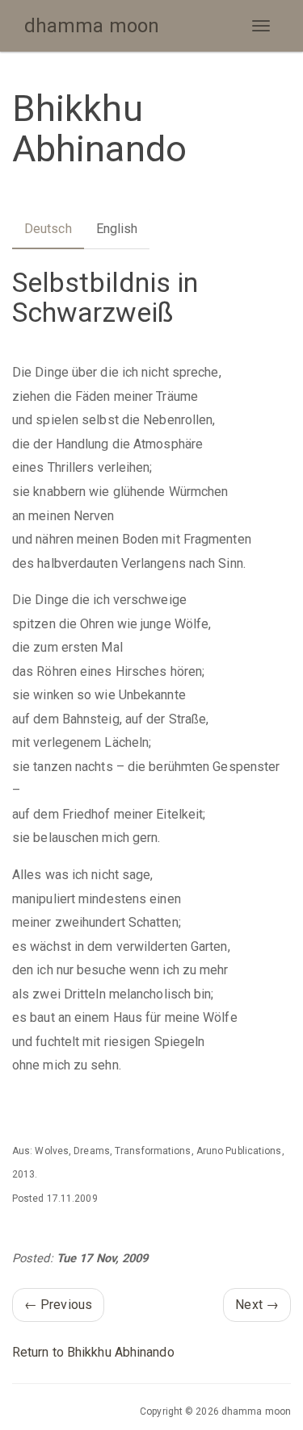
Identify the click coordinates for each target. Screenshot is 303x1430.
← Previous (58, 1304)
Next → (257, 1304)
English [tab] (117, 228)
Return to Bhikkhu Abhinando (93, 1352)
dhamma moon (91, 26)
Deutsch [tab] (48, 228)
